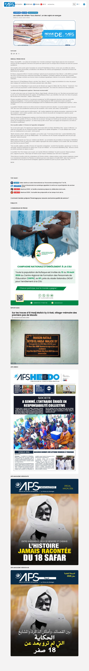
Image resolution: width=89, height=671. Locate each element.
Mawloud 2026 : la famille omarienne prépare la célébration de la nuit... (43, 189)
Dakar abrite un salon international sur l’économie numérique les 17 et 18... (43, 183)
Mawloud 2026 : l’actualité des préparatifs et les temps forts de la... (42, 192)
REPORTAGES (29, 4)
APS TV (44, 4)
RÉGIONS (37, 4)
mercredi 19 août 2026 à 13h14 (21, 317)
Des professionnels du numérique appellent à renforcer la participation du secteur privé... (48, 185)
